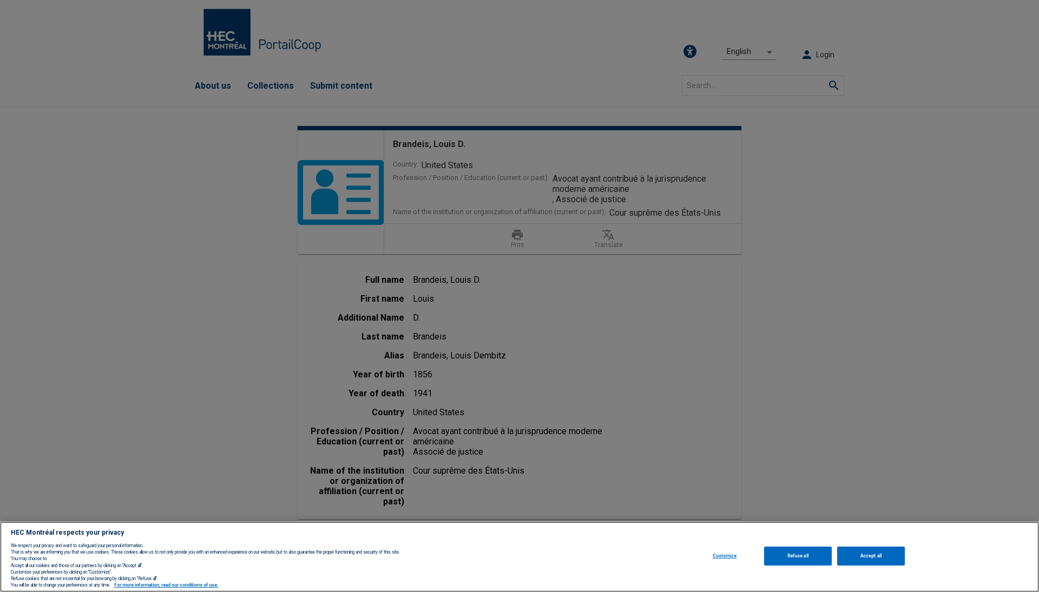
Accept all (871, 555)
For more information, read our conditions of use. (166, 585)
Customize (725, 555)
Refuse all (797, 555)
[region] (519, 557)
